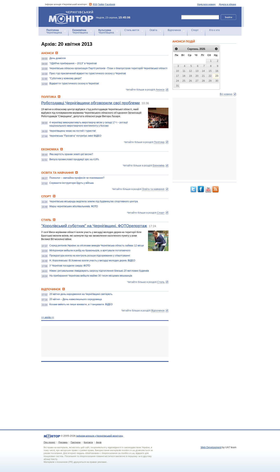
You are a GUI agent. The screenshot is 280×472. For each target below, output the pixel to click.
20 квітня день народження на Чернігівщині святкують (80, 294)
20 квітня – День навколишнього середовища (75, 299)
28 (203, 80)
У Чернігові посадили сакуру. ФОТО (69, 265)
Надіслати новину (206, 4)
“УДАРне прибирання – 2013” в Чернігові (73, 63)
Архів (98, 442)
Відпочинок (174, 30)
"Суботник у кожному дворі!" (65, 78)
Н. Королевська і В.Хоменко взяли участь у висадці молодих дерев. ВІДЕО (92, 260)
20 (197, 75)
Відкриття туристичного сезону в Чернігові (74, 83)
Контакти (88, 442)
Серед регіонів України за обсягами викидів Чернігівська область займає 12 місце (96, 245)
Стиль (160, 282)
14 (203, 71)
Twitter (101, 4)
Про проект (49, 442)
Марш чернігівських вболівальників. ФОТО (73, 206)
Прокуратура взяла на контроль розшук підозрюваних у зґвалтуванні (89, 255)
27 (197, 80)
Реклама (62, 442)
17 (177, 75)
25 (183, 80)
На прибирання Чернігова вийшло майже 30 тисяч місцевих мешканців (90, 275)
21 (203, 75)
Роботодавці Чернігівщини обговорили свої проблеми (90, 103)
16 (216, 71)
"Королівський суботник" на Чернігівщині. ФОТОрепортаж (94, 226)
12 (190, 71)
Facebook (110, 4)
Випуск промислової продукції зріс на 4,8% (74, 159)
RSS (95, 4)
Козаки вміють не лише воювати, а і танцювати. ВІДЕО (81, 304)
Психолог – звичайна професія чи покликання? (76, 177)
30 (216, 80)
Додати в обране (227, 4)
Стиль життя (131, 30)
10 (177, 71)
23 (216, 75)
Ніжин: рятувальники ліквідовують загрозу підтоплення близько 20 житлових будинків (99, 270)
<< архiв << (47, 317)
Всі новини (226, 94)
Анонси (160, 89)
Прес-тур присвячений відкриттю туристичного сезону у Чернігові (87, 73)
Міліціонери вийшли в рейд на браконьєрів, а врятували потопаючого (89, 250)
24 (177, 80)
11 (184, 71)
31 (177, 85)
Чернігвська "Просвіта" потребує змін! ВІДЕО (75, 135)
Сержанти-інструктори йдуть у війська (71, 183)
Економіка (158, 165)
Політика (159, 142)
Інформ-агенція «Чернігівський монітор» (69, 12)
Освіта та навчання (153, 189)
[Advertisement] (104, 341)
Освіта (153, 30)
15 (210, 71)
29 (210, 80)
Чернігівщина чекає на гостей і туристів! (72, 130)
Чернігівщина (54, 31)
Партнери (76, 442)
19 (190, 75)
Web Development (211, 447)
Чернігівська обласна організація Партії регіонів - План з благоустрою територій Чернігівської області (108, 68)
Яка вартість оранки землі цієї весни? (71, 154)
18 (183, 75)
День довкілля (57, 58)
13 (197, 71)
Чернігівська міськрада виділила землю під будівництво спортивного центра (93, 201)
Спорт (195, 30)
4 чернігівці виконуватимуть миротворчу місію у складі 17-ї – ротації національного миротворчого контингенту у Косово (88, 124)
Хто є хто (214, 30)
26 (190, 80)
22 (210, 75)
